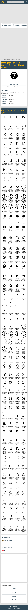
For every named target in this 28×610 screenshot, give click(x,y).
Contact (18, 608)
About (9, 608)
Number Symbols (12, 58)
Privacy (13, 608)
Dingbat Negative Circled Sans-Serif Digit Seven (11, 59)
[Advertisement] (14, 42)
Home (2, 58)
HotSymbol (15, 606)
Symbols (5, 58)
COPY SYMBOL (14, 84)
